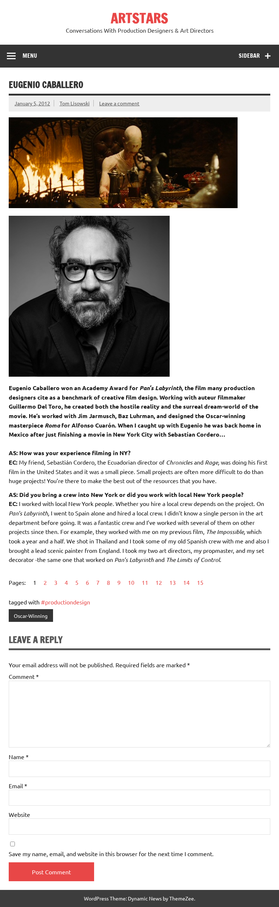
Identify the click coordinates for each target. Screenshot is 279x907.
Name (19, 757)
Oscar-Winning (31, 615)
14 (186, 582)
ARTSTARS (139, 18)
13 (172, 582)
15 (200, 582)
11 (145, 582)
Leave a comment (119, 103)
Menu (30, 56)
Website (19, 814)
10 (131, 582)
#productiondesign (65, 602)
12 (158, 582)
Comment (24, 676)
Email (18, 786)
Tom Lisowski (75, 103)
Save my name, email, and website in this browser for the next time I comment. (111, 854)
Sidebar (249, 56)
